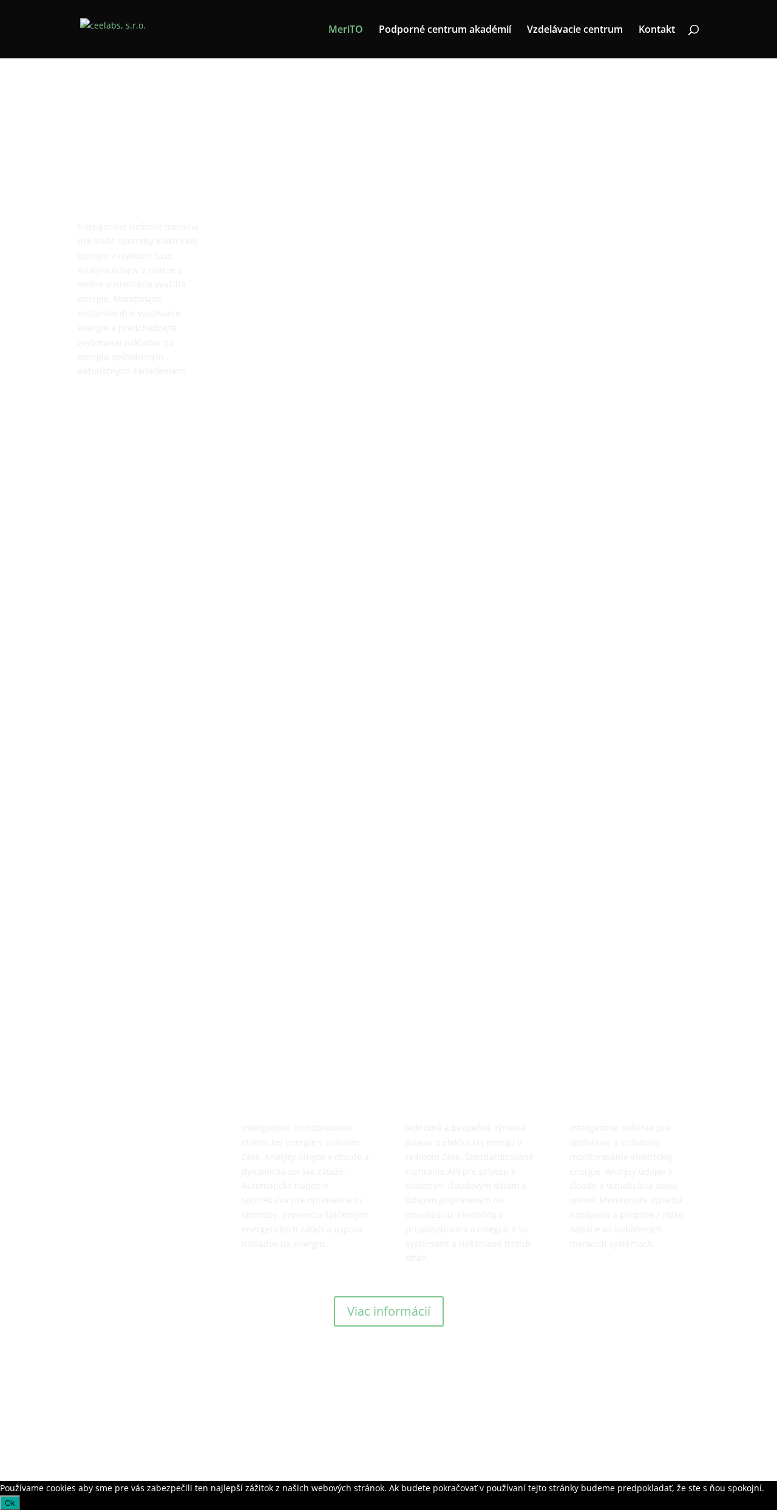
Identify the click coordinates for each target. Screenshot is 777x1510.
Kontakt (657, 30)
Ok (10, 1502)
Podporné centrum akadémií (445, 30)
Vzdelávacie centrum (575, 30)
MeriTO (345, 30)
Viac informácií (388, 1311)
